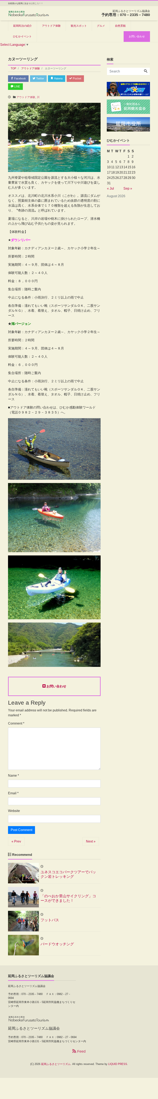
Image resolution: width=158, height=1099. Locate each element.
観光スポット (79, 25)
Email (13, 793)
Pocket (76, 78)
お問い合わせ (137, 36)
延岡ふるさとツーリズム (56, 1064)
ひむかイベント (22, 36)
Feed (81, 1051)
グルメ (101, 25)
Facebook (19, 78)
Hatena (58, 78)
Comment (16, 723)
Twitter (39, 78)
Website (14, 811)
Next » (90, 841)
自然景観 (120, 25)
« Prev (16, 841)
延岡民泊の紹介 (22, 25)
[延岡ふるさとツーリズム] (28, 13)
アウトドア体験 (51, 25)
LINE (16, 86)
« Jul (110, 188)
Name (13, 775)
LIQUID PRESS (117, 1064)
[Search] (146, 71)
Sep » (127, 188)
